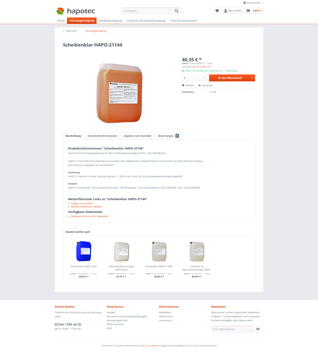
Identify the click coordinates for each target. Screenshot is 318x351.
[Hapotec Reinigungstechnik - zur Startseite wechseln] (75, 11)
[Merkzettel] (217, 10)
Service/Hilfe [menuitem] (253, 2)
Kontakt (111, 312)
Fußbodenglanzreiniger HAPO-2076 (121, 268)
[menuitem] (151, 12)
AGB (109, 328)
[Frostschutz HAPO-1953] (83, 251)
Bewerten (207, 85)
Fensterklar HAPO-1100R (158, 266)
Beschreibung (73, 135)
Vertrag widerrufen (117, 320)
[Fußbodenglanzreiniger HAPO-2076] (121, 251)
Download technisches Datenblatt (89, 216)
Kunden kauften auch (78, 231)
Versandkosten (152, 345)
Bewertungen (168, 135)
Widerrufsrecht (115, 324)
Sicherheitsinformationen (102, 135)
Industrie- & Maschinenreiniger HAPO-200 (196, 268)
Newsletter (165, 312)
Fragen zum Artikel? (81, 203)
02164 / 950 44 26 (68, 324)
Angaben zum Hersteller (137, 135)
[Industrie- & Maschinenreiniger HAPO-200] (196, 251)
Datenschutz (166, 316)
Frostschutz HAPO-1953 (84, 266)
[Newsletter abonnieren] (258, 329)
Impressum (165, 320)
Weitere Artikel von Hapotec (86, 206)
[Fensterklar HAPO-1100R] (159, 251)
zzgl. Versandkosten (201, 66)
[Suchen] (176, 10)
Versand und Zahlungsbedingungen (127, 316)
